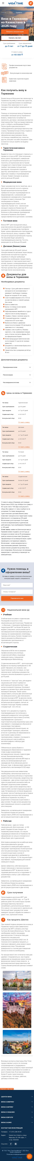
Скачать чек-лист (15, 38)
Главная (3, 12)
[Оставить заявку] (29, 1156)
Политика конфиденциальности (17, 1154)
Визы (11, 12)
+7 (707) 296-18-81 (15, 1132)
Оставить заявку (24, 422)
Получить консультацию (15, 32)
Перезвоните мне (17, 598)
